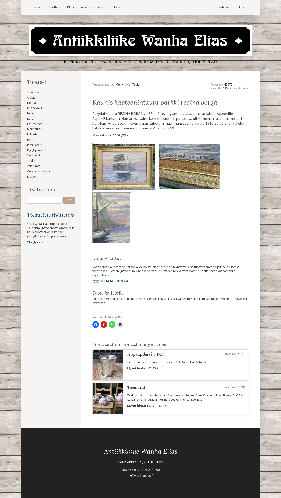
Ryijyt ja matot (36, 150)
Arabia (31, 97)
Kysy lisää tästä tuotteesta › (110, 281)
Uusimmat (34, 92)
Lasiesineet (34, 124)
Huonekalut (34, 108)
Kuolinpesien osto (92, 7)
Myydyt (32, 176)
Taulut (31, 161)
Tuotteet (54, 7)
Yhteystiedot (221, 7)
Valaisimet (34, 166)
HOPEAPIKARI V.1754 (146, 354)
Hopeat (32, 103)
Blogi (70, 7)
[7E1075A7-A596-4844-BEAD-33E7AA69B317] (190, 145)
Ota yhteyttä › (36, 242)
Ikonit (30, 113)
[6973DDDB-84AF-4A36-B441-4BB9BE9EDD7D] (125, 145)
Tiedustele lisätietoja (50, 214)
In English (242, 7)
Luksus (115, 7)
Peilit (30, 140)
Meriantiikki (34, 129)
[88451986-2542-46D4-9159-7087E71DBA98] (112, 194)
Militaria (32, 134)
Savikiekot (33, 155)
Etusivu (37, 7)
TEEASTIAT (136, 387)
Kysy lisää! (99, 303)
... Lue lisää (195, 399)
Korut (30, 118)
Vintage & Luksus (38, 171)
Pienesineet (34, 145)
